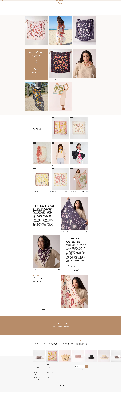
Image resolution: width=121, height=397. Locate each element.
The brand (48, 365)
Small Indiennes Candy (77, 79)
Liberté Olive (51, 112)
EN (2, 0)
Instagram (60, 385)
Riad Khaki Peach (73, 191)
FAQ (34, 365)
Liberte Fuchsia (73, 165)
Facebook (57, 385)
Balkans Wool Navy (52, 79)
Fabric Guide (49, 369)
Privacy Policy (35, 374)
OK (86, 366)
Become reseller (49, 374)
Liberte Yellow (35, 191)
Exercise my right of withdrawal (39, 379)
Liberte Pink (54, 191)
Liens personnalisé (36, 377)
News (48, 370)
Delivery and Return (37, 367)
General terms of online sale (38, 375)
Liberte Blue (54, 165)
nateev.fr (68, 390)
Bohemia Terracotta (36, 165)
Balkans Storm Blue (76, 46)
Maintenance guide (36, 370)
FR (0, 0)
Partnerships (49, 375)
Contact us (48, 377)
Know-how (48, 367)
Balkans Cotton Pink (52, 46)
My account (35, 369)
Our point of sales (50, 372)
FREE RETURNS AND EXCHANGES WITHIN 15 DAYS (60, 0)
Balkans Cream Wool (28, 46)
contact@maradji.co (82, 344)
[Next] (119, 356)
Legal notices (35, 372)
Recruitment (49, 379)
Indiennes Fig (35, 269)
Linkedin (64, 385)
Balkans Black (27, 112)
